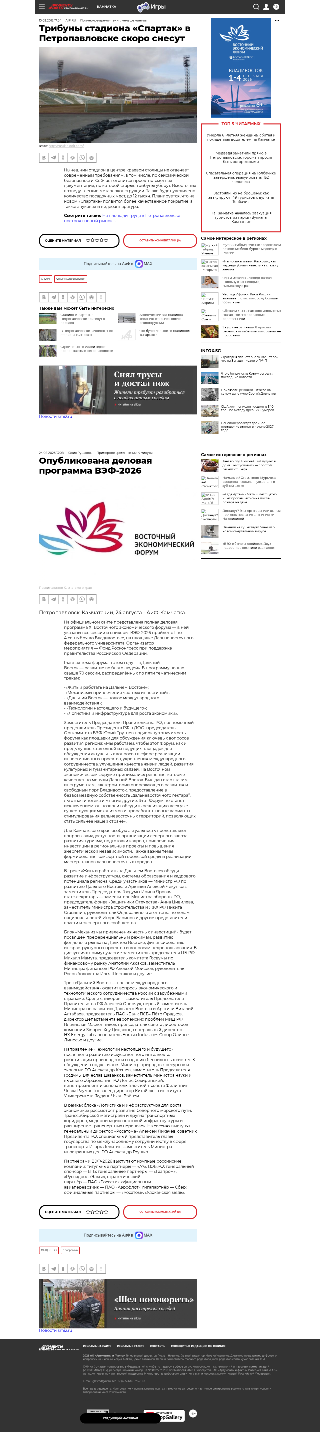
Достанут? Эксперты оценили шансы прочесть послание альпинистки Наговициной (251, 515)
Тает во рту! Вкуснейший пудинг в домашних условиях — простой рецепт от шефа (249, 465)
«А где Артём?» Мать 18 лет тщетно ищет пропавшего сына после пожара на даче (249, 498)
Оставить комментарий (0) (160, 240)
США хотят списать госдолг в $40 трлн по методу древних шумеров (247, 408)
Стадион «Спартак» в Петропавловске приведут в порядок (82, 319)
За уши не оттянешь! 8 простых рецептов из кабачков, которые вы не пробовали (251, 331)
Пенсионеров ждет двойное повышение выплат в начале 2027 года (247, 426)
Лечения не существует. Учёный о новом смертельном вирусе (248, 529)
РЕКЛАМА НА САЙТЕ (97, 1346)
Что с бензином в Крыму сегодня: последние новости (247, 375)
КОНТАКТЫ (157, 1346)
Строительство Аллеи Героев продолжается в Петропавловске (86, 349)
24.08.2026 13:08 (51, 453)
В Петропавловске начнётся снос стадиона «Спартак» (86, 333)
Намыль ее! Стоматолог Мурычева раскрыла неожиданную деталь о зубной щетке (249, 482)
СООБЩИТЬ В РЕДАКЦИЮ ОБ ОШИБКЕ (198, 1346)
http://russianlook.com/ (66, 146)
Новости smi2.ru (55, 416)
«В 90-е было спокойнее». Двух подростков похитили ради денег (248, 546)
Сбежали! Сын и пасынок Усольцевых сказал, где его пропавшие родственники (251, 315)
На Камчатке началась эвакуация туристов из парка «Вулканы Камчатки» (241, 217)
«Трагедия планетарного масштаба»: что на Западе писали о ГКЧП (249, 358)
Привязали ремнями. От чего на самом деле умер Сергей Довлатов (248, 391)
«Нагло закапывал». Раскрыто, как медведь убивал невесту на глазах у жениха (250, 265)
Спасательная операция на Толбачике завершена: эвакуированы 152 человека (241, 177)
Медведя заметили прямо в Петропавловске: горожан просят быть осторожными (241, 157)
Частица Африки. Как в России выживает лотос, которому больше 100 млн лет (250, 298)
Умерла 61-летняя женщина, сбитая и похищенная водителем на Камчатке (241, 137)
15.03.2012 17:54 (50, 20)
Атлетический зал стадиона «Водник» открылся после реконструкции (161, 319)
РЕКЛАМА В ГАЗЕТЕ (130, 1346)
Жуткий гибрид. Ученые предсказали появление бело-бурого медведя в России (251, 249)
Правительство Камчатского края (65, 588)
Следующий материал (120, 1418)
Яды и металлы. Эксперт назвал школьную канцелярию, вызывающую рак (247, 282)
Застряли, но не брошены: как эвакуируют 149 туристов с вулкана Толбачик (241, 197)
